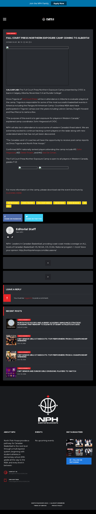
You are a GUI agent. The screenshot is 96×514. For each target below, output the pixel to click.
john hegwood (74, 203)
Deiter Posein (26, 152)
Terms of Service (40, 505)
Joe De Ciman (49, 152)
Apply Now (59, 3)
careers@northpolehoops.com (19, 481)
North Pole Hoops (37, 503)
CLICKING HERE (14, 193)
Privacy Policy (57, 505)
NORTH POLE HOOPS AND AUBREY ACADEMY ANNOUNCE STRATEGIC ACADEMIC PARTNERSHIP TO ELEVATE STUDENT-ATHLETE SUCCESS (49, 324)
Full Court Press (29, 99)
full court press (44, 203)
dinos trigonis (27, 203)
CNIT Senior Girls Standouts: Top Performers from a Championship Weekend (52, 340)
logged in (28, 298)
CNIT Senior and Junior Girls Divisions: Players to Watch (46, 371)
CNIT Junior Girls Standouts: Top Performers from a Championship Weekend (52, 356)
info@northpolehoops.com (18, 473)
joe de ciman (59, 203)
